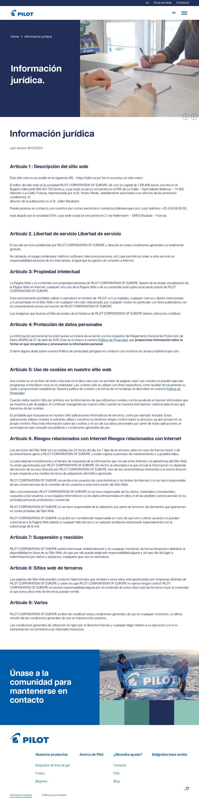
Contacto (119, 765)
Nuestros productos (52, 755)
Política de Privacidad (113, 340)
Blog (116, 781)
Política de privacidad (54, 795)
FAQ (116, 773)
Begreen (41, 781)
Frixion (40, 773)
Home (15, 36)
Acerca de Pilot (91, 755)
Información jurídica (21, 795)
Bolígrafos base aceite (169, 755)
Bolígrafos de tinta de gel (53, 765)
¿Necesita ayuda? (127, 755)
